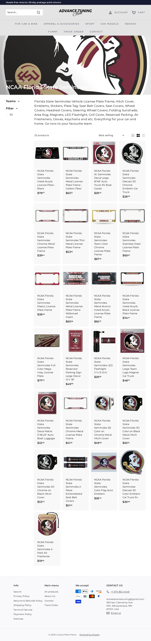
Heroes (130, 23)
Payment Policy (23, 614)
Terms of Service (23, 609)
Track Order (51, 605)
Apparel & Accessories (61, 23)
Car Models (110, 23)
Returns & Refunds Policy (28, 600)
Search (17, 591)
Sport (90, 23)
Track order (74, 31)
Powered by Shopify (89, 634)
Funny (53, 31)
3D (11, 114)
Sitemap (18, 618)
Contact (96, 31)
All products (51, 591)
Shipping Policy (22, 605)
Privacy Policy (21, 596)
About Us (50, 596)
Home (9, 81)
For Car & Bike (26, 23)
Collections (22, 81)
